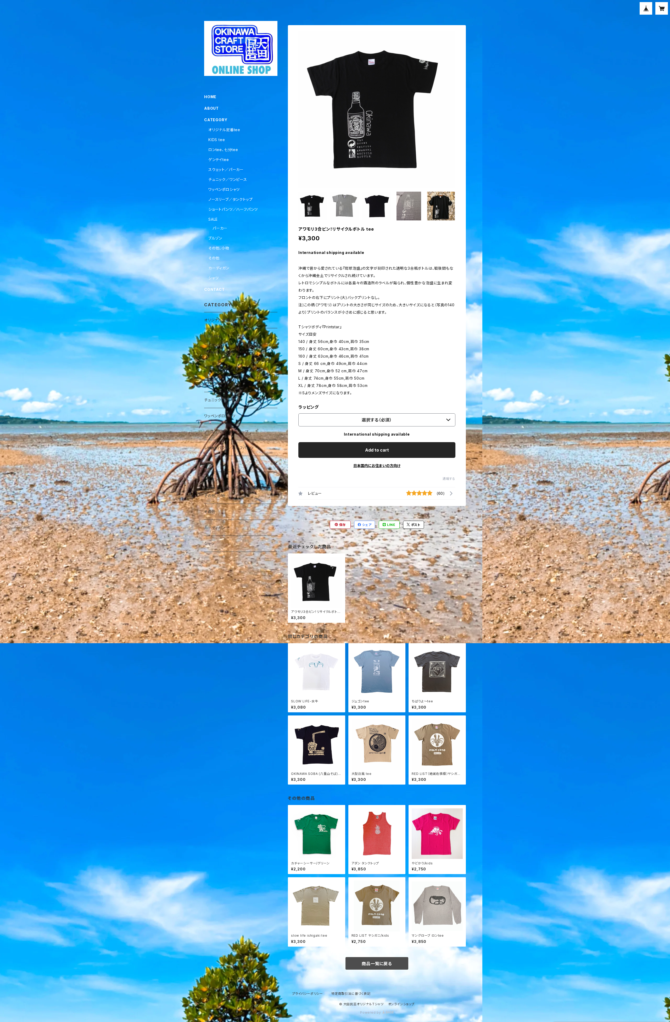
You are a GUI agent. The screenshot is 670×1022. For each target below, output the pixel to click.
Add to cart (377, 450)
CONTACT (214, 289)
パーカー (220, 228)
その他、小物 (218, 248)
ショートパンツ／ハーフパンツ (233, 209)
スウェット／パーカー (226, 169)
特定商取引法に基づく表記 (351, 994)
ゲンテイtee (218, 159)
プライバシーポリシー (307, 994)
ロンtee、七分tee (223, 149)
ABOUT (211, 108)
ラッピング (308, 407)
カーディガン (218, 268)
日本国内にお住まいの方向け (376, 465)
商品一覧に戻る (377, 963)
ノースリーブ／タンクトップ (230, 199)
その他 (213, 258)
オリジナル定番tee (224, 129)
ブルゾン (215, 238)
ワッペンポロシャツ (224, 189)
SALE (213, 219)
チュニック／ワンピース (227, 179)
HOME (210, 97)
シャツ (213, 278)
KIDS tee (216, 139)
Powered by (371, 1012)
